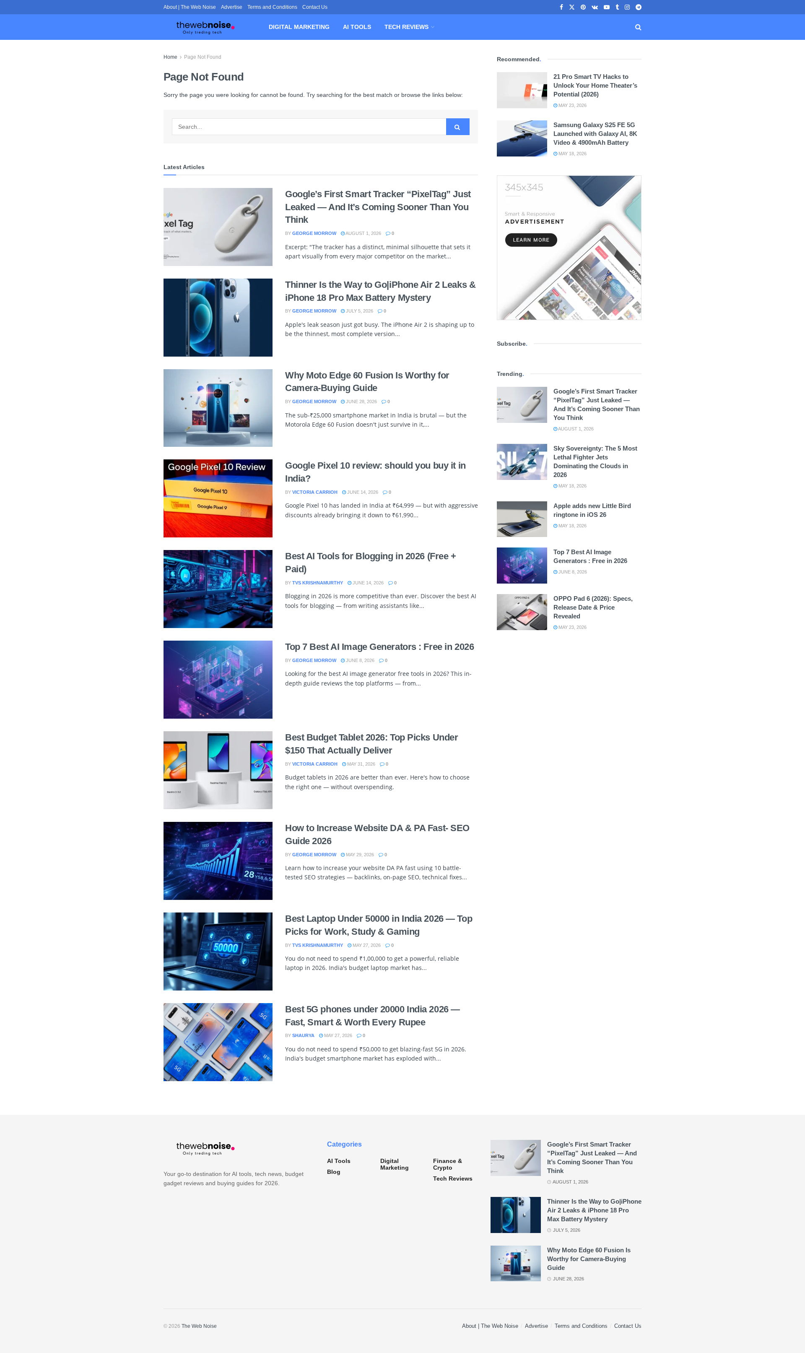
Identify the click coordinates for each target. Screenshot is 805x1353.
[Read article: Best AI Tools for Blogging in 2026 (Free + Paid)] (218, 589)
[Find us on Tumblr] (617, 7)
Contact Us (314, 7)
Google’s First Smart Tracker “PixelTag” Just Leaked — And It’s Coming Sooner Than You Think (378, 207)
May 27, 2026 (366, 945)
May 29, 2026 (359, 854)
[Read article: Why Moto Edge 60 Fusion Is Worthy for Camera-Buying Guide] (218, 408)
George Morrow (314, 233)
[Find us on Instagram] (627, 7)
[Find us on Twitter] (572, 7)
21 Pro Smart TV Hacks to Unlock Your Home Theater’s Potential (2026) (595, 85)
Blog (333, 1171)
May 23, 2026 (572, 105)
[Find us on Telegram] (638, 7)
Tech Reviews (406, 26)
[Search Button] (638, 27)
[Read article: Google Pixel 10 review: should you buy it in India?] (218, 498)
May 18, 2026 (572, 153)
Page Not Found (202, 57)
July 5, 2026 (359, 310)
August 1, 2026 (363, 233)
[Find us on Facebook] (561, 7)
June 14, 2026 (362, 492)
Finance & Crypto (447, 1164)
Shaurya (303, 1035)
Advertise (231, 7)
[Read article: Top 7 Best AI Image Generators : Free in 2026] (218, 680)
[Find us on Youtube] (607, 7)
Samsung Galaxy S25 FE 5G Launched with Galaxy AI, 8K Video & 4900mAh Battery (595, 133)
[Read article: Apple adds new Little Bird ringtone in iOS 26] (522, 519)
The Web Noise (199, 1326)
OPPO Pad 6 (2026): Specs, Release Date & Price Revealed (593, 607)
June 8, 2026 (359, 660)
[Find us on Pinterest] (583, 7)
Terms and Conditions (272, 7)
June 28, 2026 (361, 401)
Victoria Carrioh (315, 492)
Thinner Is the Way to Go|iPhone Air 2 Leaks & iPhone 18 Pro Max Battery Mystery (594, 1210)
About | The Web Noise (190, 7)
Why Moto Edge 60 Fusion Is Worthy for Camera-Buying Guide (589, 1258)
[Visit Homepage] (205, 27)
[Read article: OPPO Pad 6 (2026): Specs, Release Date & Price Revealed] (522, 612)
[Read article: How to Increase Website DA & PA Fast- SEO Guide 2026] (218, 861)
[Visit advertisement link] (569, 247)
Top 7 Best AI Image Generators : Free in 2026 (379, 646)
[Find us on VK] (595, 7)
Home (170, 57)
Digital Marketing (299, 26)
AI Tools (357, 26)
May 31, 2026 (360, 763)
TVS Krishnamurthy (317, 582)
